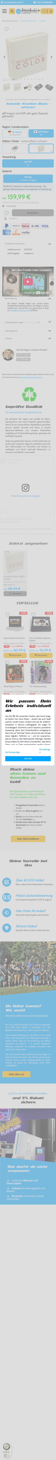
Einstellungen (44, 751)
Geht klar (28, 758)
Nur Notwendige (12, 752)
